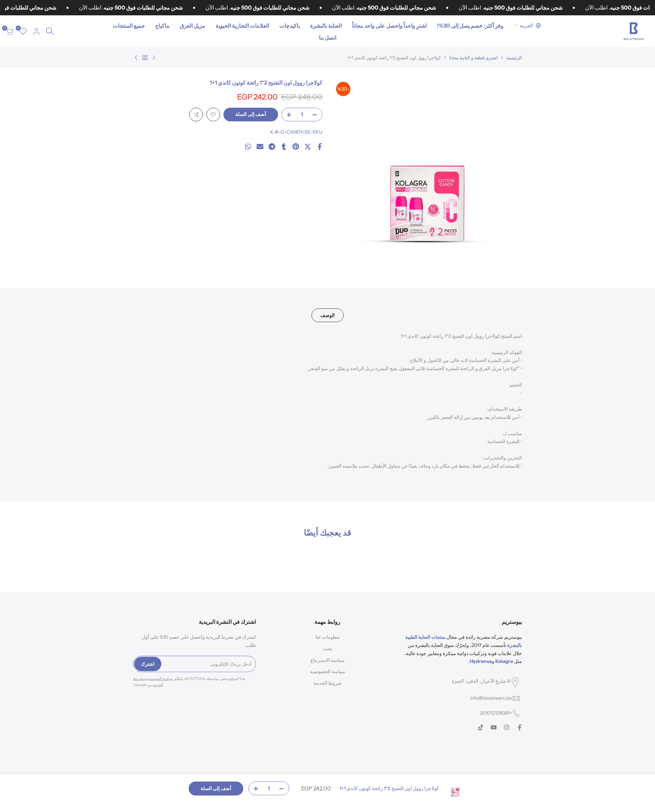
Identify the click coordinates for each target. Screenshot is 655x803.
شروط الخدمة (328, 683)
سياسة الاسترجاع (327, 660)
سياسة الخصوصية (327, 671)
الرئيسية (514, 57)
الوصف (327, 315)
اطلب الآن (102, 7)
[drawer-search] (50, 31)
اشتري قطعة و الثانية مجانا (473, 57)
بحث (327, 649)
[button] (213, 114)
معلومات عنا (328, 637)
